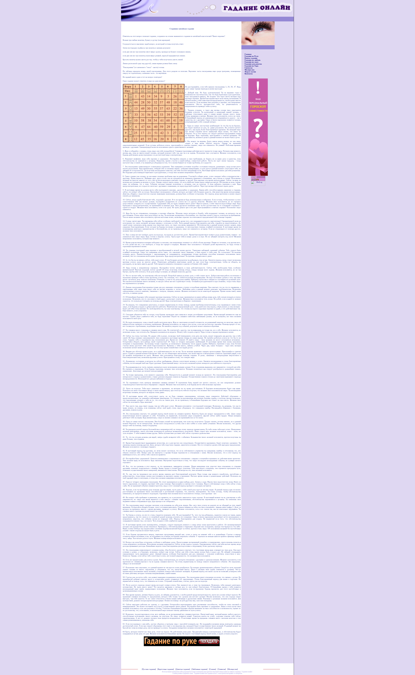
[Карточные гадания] (165, 669)
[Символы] (222, 669)
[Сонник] (212, 669)
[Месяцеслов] (232, 669)
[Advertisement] (182, 655)
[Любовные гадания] (199, 669)
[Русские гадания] (149, 669)
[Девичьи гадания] (182, 669)
